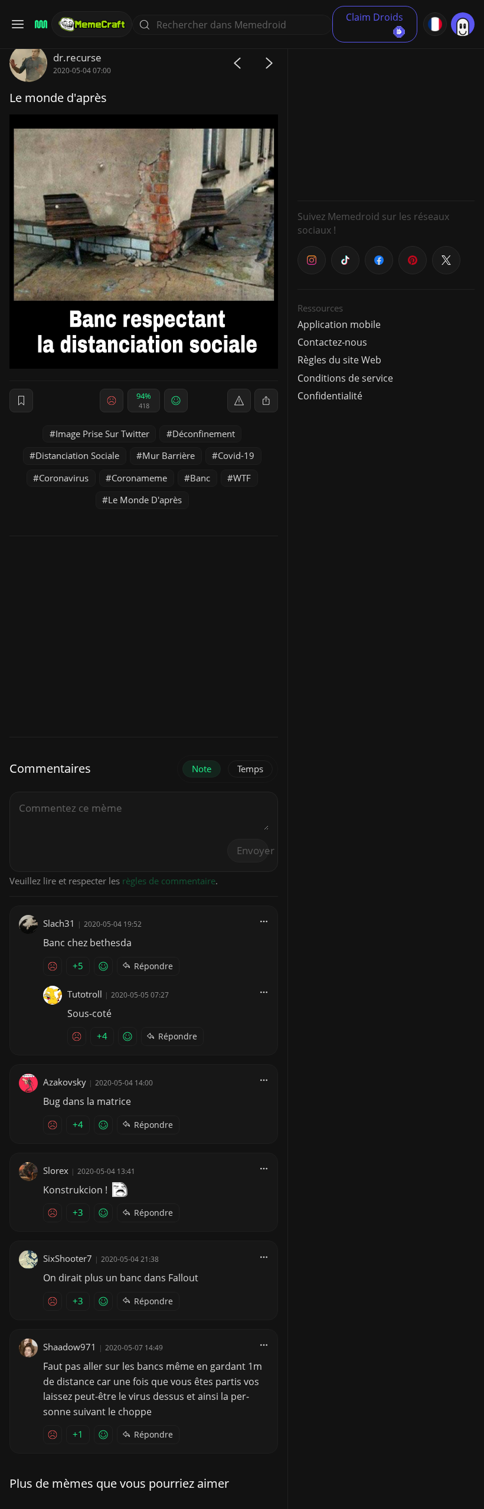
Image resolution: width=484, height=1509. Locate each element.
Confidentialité (329, 395)
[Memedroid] (39, 24)
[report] (239, 400)
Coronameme (139, 478)
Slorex (56, 1170)
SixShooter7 (67, 1258)
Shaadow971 (70, 1347)
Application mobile (339, 324)
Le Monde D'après (145, 500)
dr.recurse (77, 57)
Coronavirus (64, 478)
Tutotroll (84, 994)
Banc (200, 478)
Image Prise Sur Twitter (102, 433)
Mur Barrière (168, 455)
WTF (242, 478)
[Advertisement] (386, 118)
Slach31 (59, 923)
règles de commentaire (168, 881)
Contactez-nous (332, 342)
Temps (250, 769)
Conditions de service (345, 378)
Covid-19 (236, 455)
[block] (266, 400)
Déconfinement (203, 433)
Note (201, 769)
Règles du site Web (339, 359)
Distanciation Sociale (77, 455)
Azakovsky (65, 1082)
